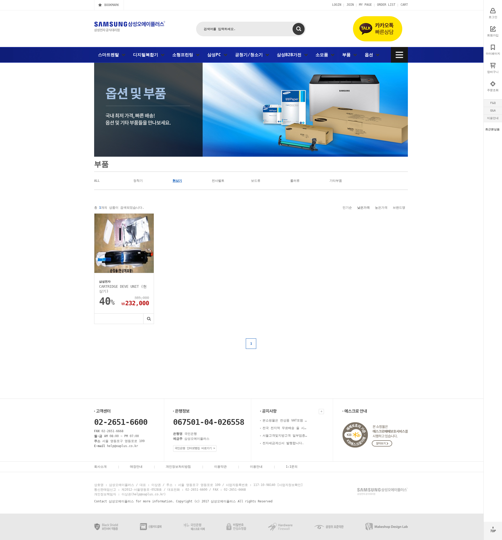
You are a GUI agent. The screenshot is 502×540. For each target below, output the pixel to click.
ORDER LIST (386, 5)
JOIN (350, 5)
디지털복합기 (147, 54)
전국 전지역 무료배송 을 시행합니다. (285, 428)
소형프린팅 (184, 54)
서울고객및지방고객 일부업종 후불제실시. (285, 435)
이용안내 (493, 118)
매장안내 (136, 466)
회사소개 (100, 466)
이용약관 (220, 466)
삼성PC (215, 54)
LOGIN (336, 5)
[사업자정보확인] (290, 485)
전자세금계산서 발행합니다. (283, 443)
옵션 (370, 54)
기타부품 (335, 181)
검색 (299, 29)
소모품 (323, 54)
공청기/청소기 (250, 54)
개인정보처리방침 (178, 466)
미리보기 (148, 319)
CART (404, 5)
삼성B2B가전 (290, 54)
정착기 (138, 181)
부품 (347, 54)
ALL (97, 181)
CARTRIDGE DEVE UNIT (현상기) (123, 288)
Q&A (493, 110)
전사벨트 (218, 181)
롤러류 (295, 181)
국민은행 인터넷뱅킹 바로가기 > (195, 448)
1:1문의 (292, 466)
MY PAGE (365, 5)
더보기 (321, 411)
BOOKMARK (111, 5)
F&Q (493, 103)
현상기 (177, 181)
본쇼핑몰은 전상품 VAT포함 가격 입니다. (285, 420)
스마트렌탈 (110, 54)
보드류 (255, 181)
